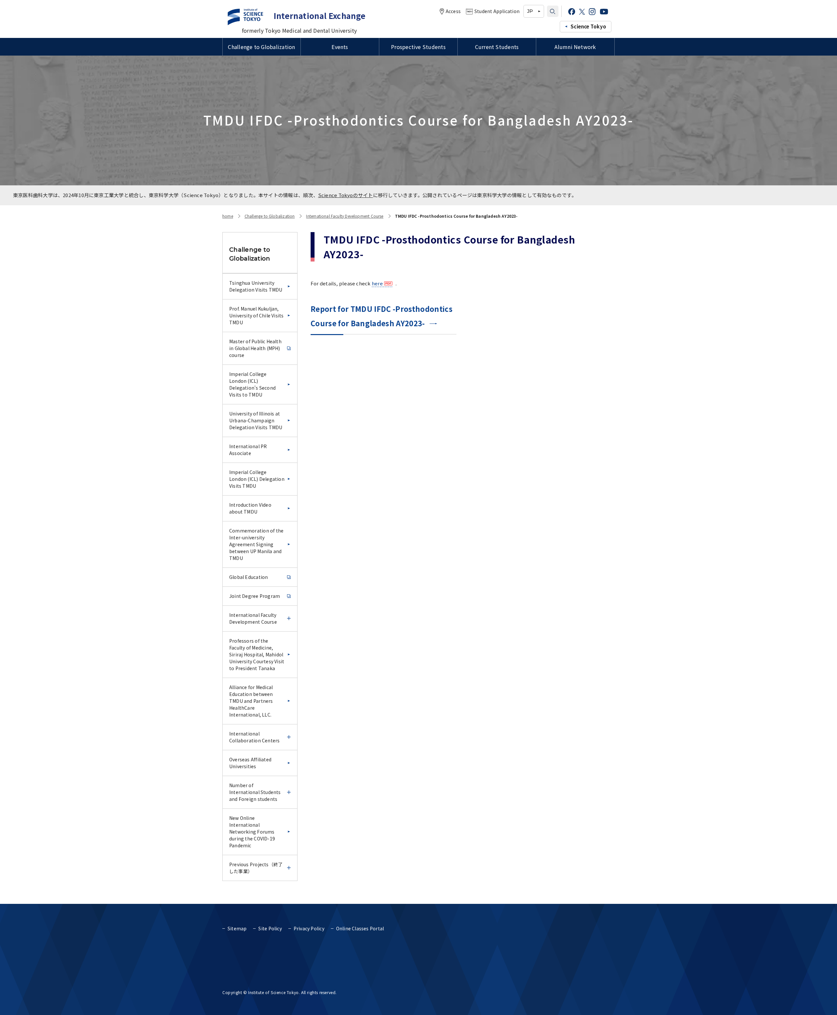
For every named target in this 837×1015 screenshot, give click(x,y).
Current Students (497, 47)
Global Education (248, 577)
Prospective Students (418, 47)
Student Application (497, 11)
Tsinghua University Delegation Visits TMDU (255, 286)
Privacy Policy (309, 928)
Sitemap (237, 928)
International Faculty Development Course (344, 216)
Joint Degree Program (254, 596)
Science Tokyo (588, 26)
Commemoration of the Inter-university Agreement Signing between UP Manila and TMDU (256, 544)
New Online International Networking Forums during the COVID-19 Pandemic (252, 832)
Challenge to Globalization (261, 47)
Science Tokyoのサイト (345, 195)
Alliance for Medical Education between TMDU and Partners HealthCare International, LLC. (251, 701)
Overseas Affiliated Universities (250, 763)
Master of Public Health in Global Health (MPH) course (255, 348)
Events (340, 47)
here (377, 283)
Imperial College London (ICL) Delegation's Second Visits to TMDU (252, 384)
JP (530, 11)
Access (453, 11)
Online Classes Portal (360, 928)
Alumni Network (575, 47)
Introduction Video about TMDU (250, 508)
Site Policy (270, 928)
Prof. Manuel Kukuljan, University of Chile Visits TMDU (256, 315)
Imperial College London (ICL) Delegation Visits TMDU (256, 479)
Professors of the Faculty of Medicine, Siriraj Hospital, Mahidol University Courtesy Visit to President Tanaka (256, 654)
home (227, 216)
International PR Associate (248, 449)
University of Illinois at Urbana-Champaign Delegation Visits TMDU (255, 420)
